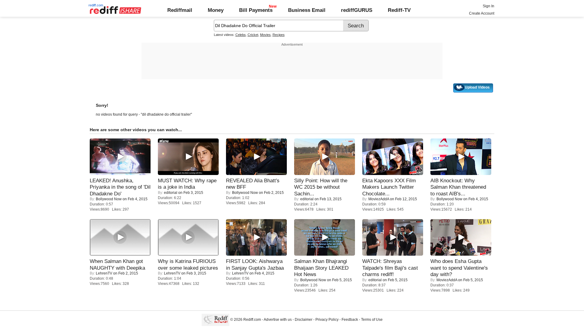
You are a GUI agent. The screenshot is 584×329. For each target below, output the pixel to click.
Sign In (488, 6)
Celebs (240, 35)
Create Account (481, 13)
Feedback (350, 319)
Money (216, 10)
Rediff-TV (399, 10)
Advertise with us (278, 319)
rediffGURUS (356, 10)
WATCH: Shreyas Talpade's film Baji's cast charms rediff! (390, 267)
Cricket (253, 35)
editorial (170, 193)
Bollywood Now (109, 199)
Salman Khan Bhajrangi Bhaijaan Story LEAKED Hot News (321, 267)
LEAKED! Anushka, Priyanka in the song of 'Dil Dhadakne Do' (120, 187)
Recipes (279, 35)
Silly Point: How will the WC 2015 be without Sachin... (320, 187)
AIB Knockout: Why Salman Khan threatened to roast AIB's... (458, 187)
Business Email (306, 10)
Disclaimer (303, 319)
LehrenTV (104, 273)
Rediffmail (179, 10)
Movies (265, 35)
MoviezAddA (378, 199)
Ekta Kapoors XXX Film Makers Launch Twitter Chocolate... (389, 187)
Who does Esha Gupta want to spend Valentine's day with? (459, 267)
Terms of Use (372, 319)
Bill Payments (256, 10)
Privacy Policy (327, 319)
